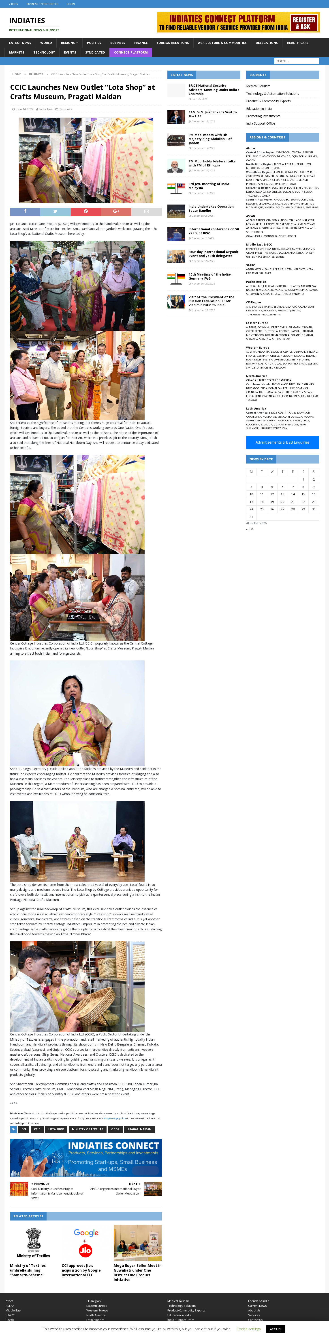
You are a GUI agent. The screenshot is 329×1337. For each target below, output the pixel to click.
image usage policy (115, 1118)
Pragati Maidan (139, 1129)
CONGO (271, 156)
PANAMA (308, 416)
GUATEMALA (253, 416)
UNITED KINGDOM (275, 367)
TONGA (275, 293)
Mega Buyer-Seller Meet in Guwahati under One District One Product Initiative (138, 1272)
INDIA (285, 228)
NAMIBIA (270, 207)
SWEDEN (312, 363)
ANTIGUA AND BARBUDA (286, 384)
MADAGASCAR (279, 203)
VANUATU (298, 293)
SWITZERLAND (254, 367)
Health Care (297, 43)
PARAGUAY (291, 424)
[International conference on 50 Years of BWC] (176, 234)
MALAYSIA (308, 220)
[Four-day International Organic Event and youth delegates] (176, 256)
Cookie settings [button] (249, 1328)
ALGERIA (279, 164)
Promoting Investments (263, 116)
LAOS (298, 220)
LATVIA (295, 331)
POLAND (296, 335)
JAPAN (293, 228)
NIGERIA (274, 179)
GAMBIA (269, 176)
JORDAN (286, 248)
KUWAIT (296, 248)
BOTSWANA (292, 199)
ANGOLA (279, 199)
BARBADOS (252, 388)
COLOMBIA (252, 424)
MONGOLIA (271, 236)
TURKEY (309, 252)
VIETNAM (309, 224)
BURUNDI (277, 187)
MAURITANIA (253, 179)
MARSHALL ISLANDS (288, 286)
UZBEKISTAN (273, 314)
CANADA (251, 380)
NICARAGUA (295, 416)
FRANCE (250, 355)
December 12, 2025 (203, 193)
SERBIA (276, 339)
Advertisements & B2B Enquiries (283, 442)
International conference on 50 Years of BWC (214, 231)
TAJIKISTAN (293, 310)
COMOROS (307, 199)
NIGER (284, 179)
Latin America (95, 1320)
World (46, 43)
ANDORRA (263, 351)
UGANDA (265, 195)
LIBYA (308, 164)
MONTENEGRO (255, 335)
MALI (265, 179)
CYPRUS (288, 351)
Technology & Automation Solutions (272, 93)
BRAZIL (297, 420)
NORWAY (251, 363)
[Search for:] (296, 61)
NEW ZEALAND (306, 228)
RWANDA (260, 191)
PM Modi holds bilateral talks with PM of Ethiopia (212, 163)
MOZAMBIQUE (254, 207)
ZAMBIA (299, 207)
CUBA (264, 388)
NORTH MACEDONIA (277, 335)
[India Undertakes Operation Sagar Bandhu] (176, 211)
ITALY (249, 359)
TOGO (292, 183)
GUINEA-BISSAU (305, 176)
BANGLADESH (273, 269)
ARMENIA (251, 306)
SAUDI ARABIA (287, 252)
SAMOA (313, 289)
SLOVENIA (265, 339)
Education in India (259, 108)
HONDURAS (269, 416)
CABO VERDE (307, 172)
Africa (9, 1301)
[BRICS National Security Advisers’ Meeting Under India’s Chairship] (176, 90)
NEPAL (310, 269)
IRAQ (268, 248)
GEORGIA (291, 306)
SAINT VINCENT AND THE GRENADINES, (277, 396)
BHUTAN (287, 269)
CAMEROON (283, 152)
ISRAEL (276, 248)
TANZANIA (252, 195)
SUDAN (265, 168)
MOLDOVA (270, 310)
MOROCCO (252, 168)
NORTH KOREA (287, 236)
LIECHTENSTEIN (263, 359)
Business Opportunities (42, 4)
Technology (44, 52)
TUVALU (286, 293)
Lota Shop (56, 1129)
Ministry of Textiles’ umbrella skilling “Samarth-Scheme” (28, 1270)
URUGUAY (266, 428)
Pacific (10, 1320)
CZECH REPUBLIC (256, 331)
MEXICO (282, 416)
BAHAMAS (308, 384)
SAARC (10, 1315)
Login (71, 4)
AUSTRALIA (265, 228)
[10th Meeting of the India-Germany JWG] (176, 279)
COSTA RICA (285, 412)
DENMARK (300, 351)
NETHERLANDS (300, 359)
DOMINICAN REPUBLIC (281, 388)
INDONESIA (286, 220)
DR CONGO (284, 156)
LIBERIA (299, 164)
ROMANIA (307, 335)
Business (117, 43)
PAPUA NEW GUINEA (296, 289)
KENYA (250, 191)
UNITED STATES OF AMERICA (274, 380)
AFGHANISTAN (254, 269)
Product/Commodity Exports (186, 1310)
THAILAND (297, 224)
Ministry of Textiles (87, 1129)
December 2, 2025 (203, 215)
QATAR (273, 252)
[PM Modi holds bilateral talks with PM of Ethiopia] (176, 166)
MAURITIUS (307, 203)
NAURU (250, 289)
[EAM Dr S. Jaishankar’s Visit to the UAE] (176, 117)
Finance (141, 43)
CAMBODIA (272, 220)
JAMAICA (272, 392)
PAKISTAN (252, 273)
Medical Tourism (258, 86)
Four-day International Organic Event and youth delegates (214, 254)
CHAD (262, 156)
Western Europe (97, 1310)
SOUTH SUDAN (303, 191)
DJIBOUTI (289, 187)
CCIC (37, 1129)
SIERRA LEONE (278, 183)
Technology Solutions (182, 1306)
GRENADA (252, 392)
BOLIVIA (287, 420)
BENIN (276, 172)
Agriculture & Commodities (222, 43)
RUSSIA (282, 310)
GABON (250, 160)
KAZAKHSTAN (306, 306)
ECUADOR (266, 424)
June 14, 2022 (24, 109)
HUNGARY (287, 355)
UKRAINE (287, 339)
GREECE (274, 355)
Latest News (20, 43)
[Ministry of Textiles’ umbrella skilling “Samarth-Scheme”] (34, 1243)
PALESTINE (261, 252)
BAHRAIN (251, 248)
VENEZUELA (280, 428)
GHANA (280, 176)
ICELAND (299, 355)
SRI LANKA (265, 273)
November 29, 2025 (203, 261)
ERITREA (313, 187)
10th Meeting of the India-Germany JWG (210, 276)
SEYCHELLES (274, 191)
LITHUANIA (307, 331)
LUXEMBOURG (282, 359)
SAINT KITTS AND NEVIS (292, 392)
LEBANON (308, 248)
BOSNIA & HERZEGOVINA (272, 327)
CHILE (306, 420)
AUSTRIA (251, 351)
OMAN (250, 252)
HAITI (262, 392)
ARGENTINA (274, 420)
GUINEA (290, 176)
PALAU (278, 289)
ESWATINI (251, 203)
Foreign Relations (173, 43)
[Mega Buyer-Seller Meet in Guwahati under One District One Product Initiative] (138, 1243)
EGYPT (289, 164)
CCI (23, 1129)
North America (96, 1315)
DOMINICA (302, 388)
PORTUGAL (274, 363)
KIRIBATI (270, 286)
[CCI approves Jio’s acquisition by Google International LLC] (86, 1243)
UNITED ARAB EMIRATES (260, 256)
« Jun (249, 529)
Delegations (267, 43)
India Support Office (260, 123)
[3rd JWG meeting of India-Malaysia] (176, 188)
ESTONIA (272, 331)
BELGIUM (276, 351)
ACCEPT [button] (276, 1329)
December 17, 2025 (203, 121)
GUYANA (278, 424)
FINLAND (312, 351)
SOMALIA (288, 191)
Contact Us (255, 1320)
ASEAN (250, 216)
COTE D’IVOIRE (254, 176)
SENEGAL (263, 183)
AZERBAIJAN (265, 306)
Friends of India (258, 1301)
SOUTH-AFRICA (285, 207)
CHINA (277, 228)
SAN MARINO (290, 363)
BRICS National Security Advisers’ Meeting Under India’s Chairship (214, 89)
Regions (68, 43)
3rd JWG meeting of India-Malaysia (210, 186)
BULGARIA (294, 327)
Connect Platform (131, 52)
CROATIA (307, 327)
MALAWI (294, 203)
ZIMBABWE (312, 207)
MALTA (262, 363)
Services (254, 1315)
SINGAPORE (283, 224)
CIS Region (93, 1301)
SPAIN (302, 363)
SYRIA (299, 252)
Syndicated (95, 52)
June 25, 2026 (199, 99)
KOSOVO (284, 331)
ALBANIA (251, 327)
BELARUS (278, 306)
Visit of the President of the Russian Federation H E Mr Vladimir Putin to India (211, 301)
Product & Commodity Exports (268, 101)
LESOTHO (264, 203)
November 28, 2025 (203, 310)
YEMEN (280, 256)
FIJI (262, 286)
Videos (13, 4)
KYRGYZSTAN (254, 310)
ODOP (115, 1129)
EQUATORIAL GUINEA (304, 156)
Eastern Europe (96, 1306)
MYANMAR (252, 224)
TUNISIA (275, 168)
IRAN (261, 248)
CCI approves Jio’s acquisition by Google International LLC (81, 1270)
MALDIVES (299, 269)
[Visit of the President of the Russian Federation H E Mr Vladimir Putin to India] (176, 301)
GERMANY (263, 355)
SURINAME (252, 428)
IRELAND (311, 355)
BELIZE (273, 412)
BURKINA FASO (290, 172)
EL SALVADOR (302, 412)
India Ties (45, 109)
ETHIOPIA (301, 187)
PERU (303, 424)
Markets (16, 52)
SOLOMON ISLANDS (257, 293)
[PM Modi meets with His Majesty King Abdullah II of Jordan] (176, 139)
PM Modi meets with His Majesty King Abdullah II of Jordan (210, 139)
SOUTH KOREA (254, 232)
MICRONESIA (308, 286)
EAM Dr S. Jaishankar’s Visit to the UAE (213, 114)
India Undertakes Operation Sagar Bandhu (211, 208)
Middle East (13, 1310)
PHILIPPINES (267, 224)
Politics (94, 43)
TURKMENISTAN (255, 314)
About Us (254, 1310)
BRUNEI (260, 220)
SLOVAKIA (252, 339)
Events (70, 52)
